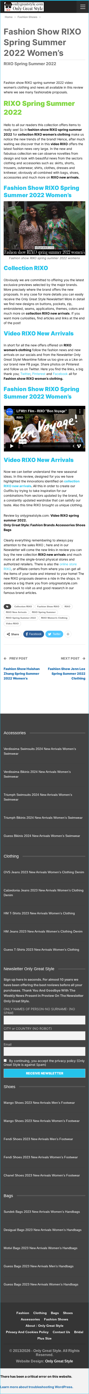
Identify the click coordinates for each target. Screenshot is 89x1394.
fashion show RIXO (48, 606)
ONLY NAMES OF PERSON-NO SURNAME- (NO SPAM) (39, 1011)
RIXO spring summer (44, 612)
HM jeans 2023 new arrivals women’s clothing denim (43, 931)
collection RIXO (23, 606)
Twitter (25, 374)
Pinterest (38, 374)
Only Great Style (59, 1361)
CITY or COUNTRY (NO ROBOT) (28, 1028)
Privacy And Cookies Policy (27, 1332)
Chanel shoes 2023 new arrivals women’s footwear (42, 1175)
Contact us (61, 1332)
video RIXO (12, 623)
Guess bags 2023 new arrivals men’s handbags (38, 1266)
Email (7, 1044)
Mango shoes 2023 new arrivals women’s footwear (42, 1121)
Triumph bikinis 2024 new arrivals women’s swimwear (43, 817)
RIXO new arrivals (16, 612)
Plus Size (44, 1338)
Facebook (60, 374)
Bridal (78, 1332)
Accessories (30, 1319)
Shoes (68, 1313)
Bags (55, 1313)
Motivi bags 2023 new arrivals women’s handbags (40, 1248)
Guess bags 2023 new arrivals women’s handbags (41, 1284)
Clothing (40, 1313)
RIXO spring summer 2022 (21, 618)
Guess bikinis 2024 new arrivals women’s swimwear (42, 836)
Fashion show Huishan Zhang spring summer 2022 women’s (22, 673)
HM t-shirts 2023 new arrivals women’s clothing (39, 913)
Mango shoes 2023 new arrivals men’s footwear (39, 1102)
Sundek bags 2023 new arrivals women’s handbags (42, 1211)
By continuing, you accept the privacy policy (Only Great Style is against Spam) (44, 1063)
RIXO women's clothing (54, 618)
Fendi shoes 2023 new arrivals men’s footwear (38, 1139)
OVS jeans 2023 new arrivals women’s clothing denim (44, 872)
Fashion (22, 1313)
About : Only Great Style (44, 1325)
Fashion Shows (56, 1319)
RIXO (67, 606)
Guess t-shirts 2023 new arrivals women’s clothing (41, 949)
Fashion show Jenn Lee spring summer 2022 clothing (66, 673)
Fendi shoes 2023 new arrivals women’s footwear (41, 1157)
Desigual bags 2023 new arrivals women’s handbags (42, 1230)
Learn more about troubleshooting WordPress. (36, 1387)
